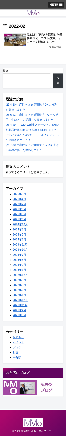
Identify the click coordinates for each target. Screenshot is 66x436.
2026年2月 (19, 204)
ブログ (17, 347)
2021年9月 (19, 310)
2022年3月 (19, 285)
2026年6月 (19, 194)
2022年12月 (20, 274)
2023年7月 (19, 254)
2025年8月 (19, 209)
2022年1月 (19, 295)
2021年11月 (20, 305)
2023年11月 (20, 244)
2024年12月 (20, 224)
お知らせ (18, 337)
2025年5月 (19, 214)
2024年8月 (19, 229)
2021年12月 (20, 300)
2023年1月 (19, 269)
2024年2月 (19, 239)
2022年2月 (19, 290)
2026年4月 (19, 199)
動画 (15, 352)
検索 (5, 70)
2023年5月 (19, 259)
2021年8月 (19, 315)
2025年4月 (19, 219)
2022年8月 (19, 280)
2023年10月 (20, 249)
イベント (18, 342)
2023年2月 (19, 264)
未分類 (17, 357)
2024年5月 (19, 234)
